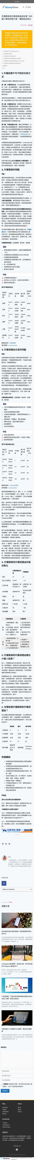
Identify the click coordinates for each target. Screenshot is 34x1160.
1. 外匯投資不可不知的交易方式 (10, 51)
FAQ (3, 68)
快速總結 (4, 65)
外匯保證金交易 (25, 134)
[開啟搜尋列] (23, 7)
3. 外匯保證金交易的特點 (9, 56)
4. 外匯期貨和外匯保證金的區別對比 (12, 58)
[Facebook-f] (4, 883)
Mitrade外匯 (14, 485)
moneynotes (13, 345)
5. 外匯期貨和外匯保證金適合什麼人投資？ (13, 61)
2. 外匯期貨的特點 (7, 53)
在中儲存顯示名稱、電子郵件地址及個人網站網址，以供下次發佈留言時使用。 (17, 1085)
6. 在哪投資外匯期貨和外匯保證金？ (12, 63)
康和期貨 (13, 343)
